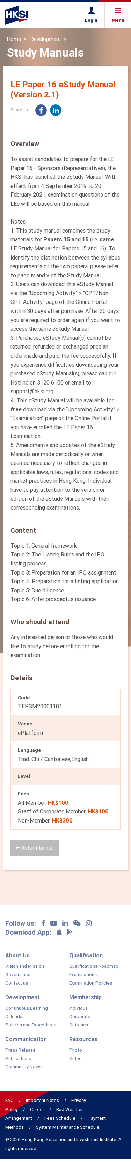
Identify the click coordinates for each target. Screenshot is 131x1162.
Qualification (86, 955)
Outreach (78, 1025)
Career (37, 1109)
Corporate (79, 1017)
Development (46, 39)
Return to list (36, 847)
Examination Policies (90, 983)
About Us (17, 955)
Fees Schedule (59, 1118)
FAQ (9, 1100)
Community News (23, 1067)
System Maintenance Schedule (68, 1127)
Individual (79, 1008)
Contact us (16, 983)
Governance (17, 975)
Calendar (14, 1017)
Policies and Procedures (30, 1025)
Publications (18, 1058)
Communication (26, 1039)
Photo (75, 1050)
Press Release (20, 1050)
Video (75, 1058)
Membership (85, 997)
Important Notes (42, 1100)
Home (14, 39)
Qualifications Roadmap (93, 966)
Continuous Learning (26, 1008)
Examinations (83, 975)
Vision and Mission (24, 966)
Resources (83, 1039)
